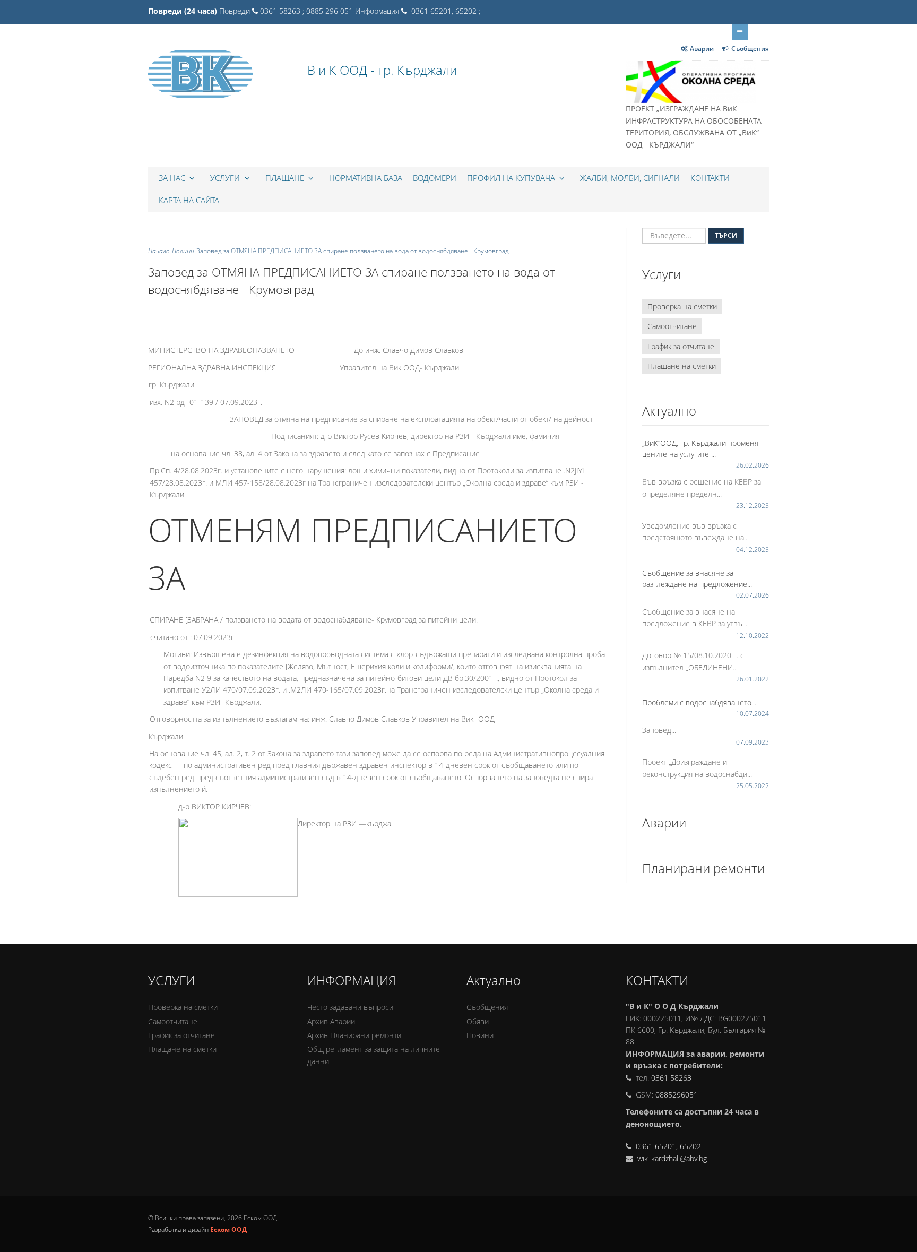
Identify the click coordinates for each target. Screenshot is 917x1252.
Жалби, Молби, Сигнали (630, 177)
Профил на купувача (512, 177)
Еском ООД (228, 1229)
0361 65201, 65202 (668, 1146)
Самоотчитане (672, 326)
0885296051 (676, 1095)
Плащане (285, 177)
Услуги (226, 177)
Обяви (477, 1021)
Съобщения (750, 48)
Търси (726, 235)
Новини (183, 250)
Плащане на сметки (681, 366)
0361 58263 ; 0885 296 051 (306, 11)
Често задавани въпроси (350, 1007)
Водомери (434, 177)
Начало (159, 250)
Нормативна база (365, 177)
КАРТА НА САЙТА (189, 200)
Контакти (710, 177)
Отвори (740, 32)
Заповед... (659, 730)
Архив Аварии (331, 1021)
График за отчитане (680, 346)
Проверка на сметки (682, 306)
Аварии (702, 48)
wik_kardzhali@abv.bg (671, 1158)
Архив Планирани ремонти (354, 1035)
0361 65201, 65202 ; (444, 11)
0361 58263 (671, 1078)
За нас (173, 177)
